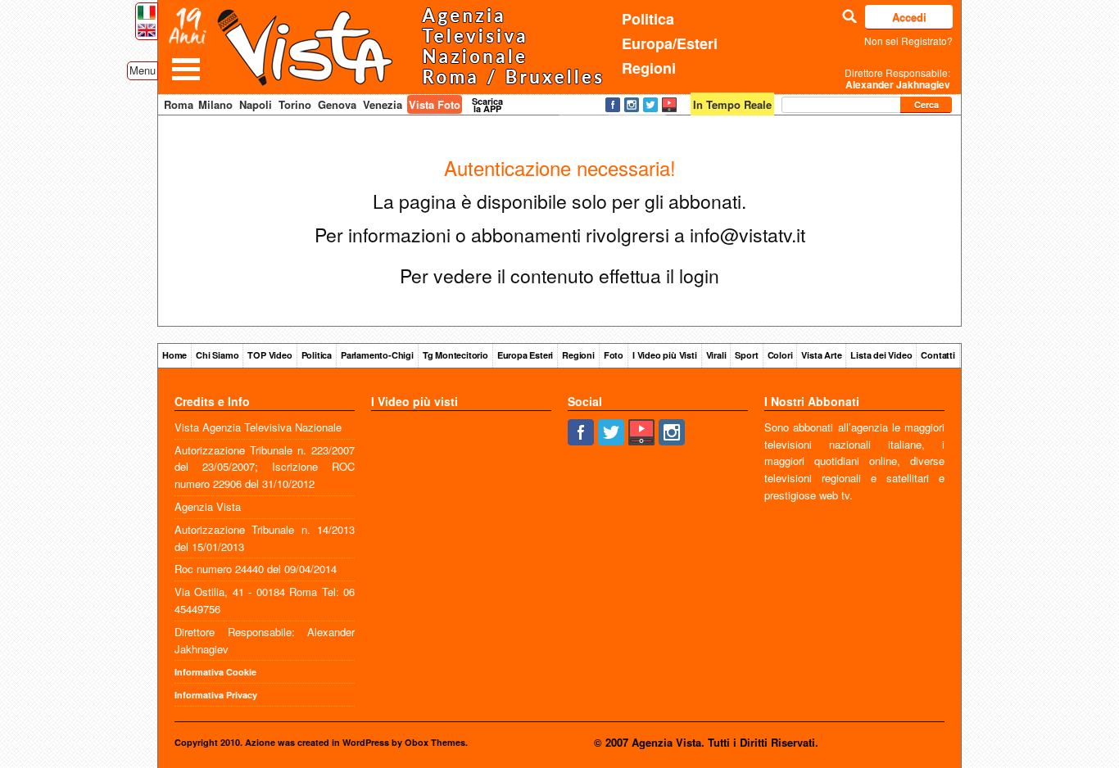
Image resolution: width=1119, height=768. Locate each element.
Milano (215, 104)
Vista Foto (434, 104)
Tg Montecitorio (455, 355)
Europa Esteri (525, 355)
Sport (746, 355)
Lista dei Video (881, 355)
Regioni (649, 68)
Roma (178, 104)
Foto (613, 355)
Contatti (937, 355)
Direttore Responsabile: (897, 78)
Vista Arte (821, 355)
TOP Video (269, 355)
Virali (716, 355)
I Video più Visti (664, 355)
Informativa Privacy (215, 695)
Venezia (382, 104)
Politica (648, 18)
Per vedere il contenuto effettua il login (559, 275)
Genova (337, 104)
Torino (295, 104)
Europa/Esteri (670, 43)
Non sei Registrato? (908, 40)
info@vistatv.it (747, 234)
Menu (142, 70)
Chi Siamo (217, 355)
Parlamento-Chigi (377, 355)
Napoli (255, 104)
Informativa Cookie (215, 672)
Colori (780, 355)
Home (174, 355)
